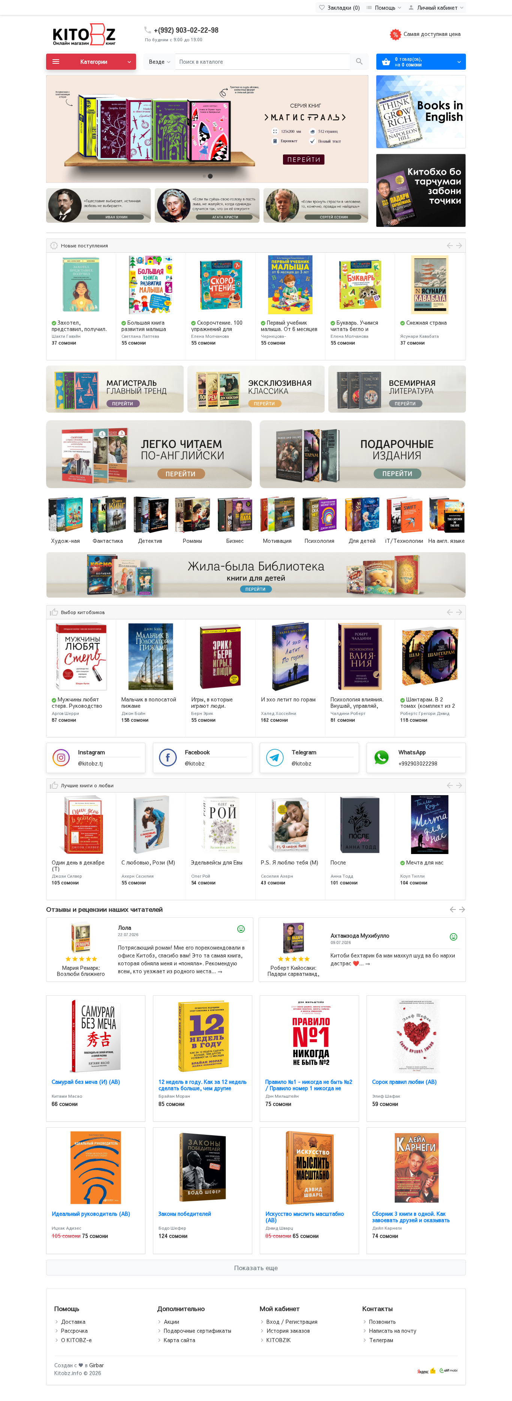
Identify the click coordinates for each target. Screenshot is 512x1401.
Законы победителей (185, 1213)
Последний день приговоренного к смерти (423, 329)
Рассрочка (74, 1330)
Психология (319, 540)
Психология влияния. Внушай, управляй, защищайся (287, 705)
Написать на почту (392, 1330)
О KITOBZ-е (76, 1340)
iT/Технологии (404, 540)
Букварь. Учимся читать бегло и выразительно (284, 329)
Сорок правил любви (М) (426, 865)
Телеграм (381, 1340)
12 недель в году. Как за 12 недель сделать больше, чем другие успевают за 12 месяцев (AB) (203, 1088)
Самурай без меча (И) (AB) (86, 1081)
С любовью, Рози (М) (78, 862)
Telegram (304, 752)
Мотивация (277, 540)
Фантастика (108, 540)
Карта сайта (179, 1340)
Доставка (73, 1321)
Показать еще (256, 1267)
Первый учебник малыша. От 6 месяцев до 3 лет (219, 329)
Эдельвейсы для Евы (147, 862)
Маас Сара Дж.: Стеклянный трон (293, 971)
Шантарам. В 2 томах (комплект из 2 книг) (358, 705)
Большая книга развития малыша (74, 326)
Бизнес (235, 540)
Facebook (197, 752)
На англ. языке (446, 540)
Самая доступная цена (431, 33)
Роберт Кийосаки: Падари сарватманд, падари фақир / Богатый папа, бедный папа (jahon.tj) (81, 971)
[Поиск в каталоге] (359, 62)
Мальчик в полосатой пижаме (79, 702)
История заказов (288, 1330)
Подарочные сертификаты (197, 1330)
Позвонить (382, 1321)
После (268, 862)
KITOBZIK (278, 1340)
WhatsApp (412, 752)
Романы (192, 540)
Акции (171, 1321)
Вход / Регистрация (291, 1321)
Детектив (150, 540)
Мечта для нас (355, 862)
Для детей (362, 540)
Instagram (91, 752)
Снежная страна (357, 322)
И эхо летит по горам (218, 699)
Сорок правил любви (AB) (404, 1081)
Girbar (96, 1365)
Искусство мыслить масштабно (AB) (304, 1217)
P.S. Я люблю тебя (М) (220, 862)
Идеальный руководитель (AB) (91, 1213)
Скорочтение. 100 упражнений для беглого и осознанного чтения (149, 332)
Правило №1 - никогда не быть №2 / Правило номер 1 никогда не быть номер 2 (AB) (308, 1088)
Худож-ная (65, 540)
